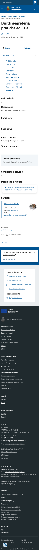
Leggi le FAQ (5, 512)
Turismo (3, 385)
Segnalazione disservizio (9, 514)
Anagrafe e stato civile (8, 363)
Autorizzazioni (5, 366)
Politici (3, 346)
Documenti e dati (6, 333)
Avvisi (3, 403)
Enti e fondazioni (6, 336)
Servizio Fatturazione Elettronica (12, 494)
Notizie (3, 399)
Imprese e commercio (8, 376)
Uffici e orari (5, 455)
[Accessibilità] (5, 544)
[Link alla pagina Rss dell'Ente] (2, 529)
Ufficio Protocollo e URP (9, 452)
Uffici (2, 349)
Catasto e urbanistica (19, 16)
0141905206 (13, 210)
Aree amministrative (8, 330)
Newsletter (5, 532)
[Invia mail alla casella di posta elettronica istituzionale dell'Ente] (16, 440)
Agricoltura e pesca (7, 360)
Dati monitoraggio (7, 540)
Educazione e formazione (9, 372)
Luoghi (3, 414)
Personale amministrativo (9, 342)
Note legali (4, 504)
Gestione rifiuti (6, 388)
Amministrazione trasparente (11, 510)
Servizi (9, 16)
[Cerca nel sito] (33, 8)
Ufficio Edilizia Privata (11, 204)
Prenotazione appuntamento (10, 517)
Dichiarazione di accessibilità (10, 507)
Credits (11, 542)
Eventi (3, 417)
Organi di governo (7, 339)
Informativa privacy (7, 500)
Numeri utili (5, 458)
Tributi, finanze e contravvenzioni (12, 382)
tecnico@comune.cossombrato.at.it (15, 215)
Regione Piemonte (7, 2)
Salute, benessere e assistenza (11, 379)
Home (3, 16)
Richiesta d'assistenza (8, 519)
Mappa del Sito (27, 542)
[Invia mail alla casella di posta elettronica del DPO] (13, 469)
